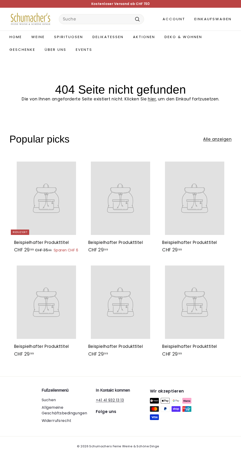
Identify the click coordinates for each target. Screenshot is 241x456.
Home (15, 36)
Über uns (55, 49)
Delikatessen (108, 36)
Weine (38, 36)
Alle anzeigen (217, 139)
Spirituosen (68, 36)
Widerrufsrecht (56, 420)
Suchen (49, 400)
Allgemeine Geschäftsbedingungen (64, 410)
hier (152, 99)
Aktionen (144, 36)
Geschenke (22, 49)
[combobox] (101, 19)
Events (84, 49)
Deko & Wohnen (183, 36)
